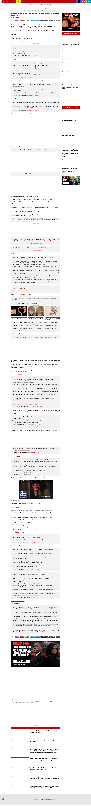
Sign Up (18, 1)
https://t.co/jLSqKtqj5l (34, 240)
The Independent (21, 294)
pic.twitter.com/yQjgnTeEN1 (19, 53)
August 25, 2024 (36, 542)
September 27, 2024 (37, 243)
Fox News (13, 603)
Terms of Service (29, 797)
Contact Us (71, 797)
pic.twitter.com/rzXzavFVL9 (36, 424)
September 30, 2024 (34, 55)
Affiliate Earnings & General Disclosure (57, 797)
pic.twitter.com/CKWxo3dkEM (33, 74)
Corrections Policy (40, 797)
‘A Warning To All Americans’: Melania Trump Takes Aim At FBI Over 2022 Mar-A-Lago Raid (34, 337)
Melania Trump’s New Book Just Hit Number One (24, 173)
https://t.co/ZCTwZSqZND (19, 404)
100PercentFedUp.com (45, 799)
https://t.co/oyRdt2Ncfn (25, 247)
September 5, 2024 (35, 452)
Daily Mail (13, 545)
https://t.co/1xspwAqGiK (27, 539)
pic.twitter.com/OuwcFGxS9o (32, 595)
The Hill (20, 374)
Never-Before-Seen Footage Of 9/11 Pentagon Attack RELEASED (71, 135)
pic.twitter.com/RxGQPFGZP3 (33, 404)
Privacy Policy (20, 797)
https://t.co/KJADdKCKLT (19, 288)
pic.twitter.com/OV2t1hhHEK (22, 450)
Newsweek (16, 253)
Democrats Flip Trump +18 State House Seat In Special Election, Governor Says (70, 120)
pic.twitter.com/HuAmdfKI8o (26, 107)
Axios (18, 456)
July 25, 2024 (36, 597)
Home (8, 1)
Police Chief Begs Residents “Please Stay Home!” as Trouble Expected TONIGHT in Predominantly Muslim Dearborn (44, 778)
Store (13, 1)
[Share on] (48, 20)
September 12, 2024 (34, 426)
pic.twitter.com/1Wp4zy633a (50, 92)
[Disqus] (35, 684)
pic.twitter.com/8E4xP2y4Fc (40, 539)
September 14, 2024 (37, 406)
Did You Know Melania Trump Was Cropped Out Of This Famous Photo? (30, 149)
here (46, 10)
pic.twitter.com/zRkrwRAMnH (48, 240)
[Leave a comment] (3, 798)
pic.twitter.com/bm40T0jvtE (38, 247)
